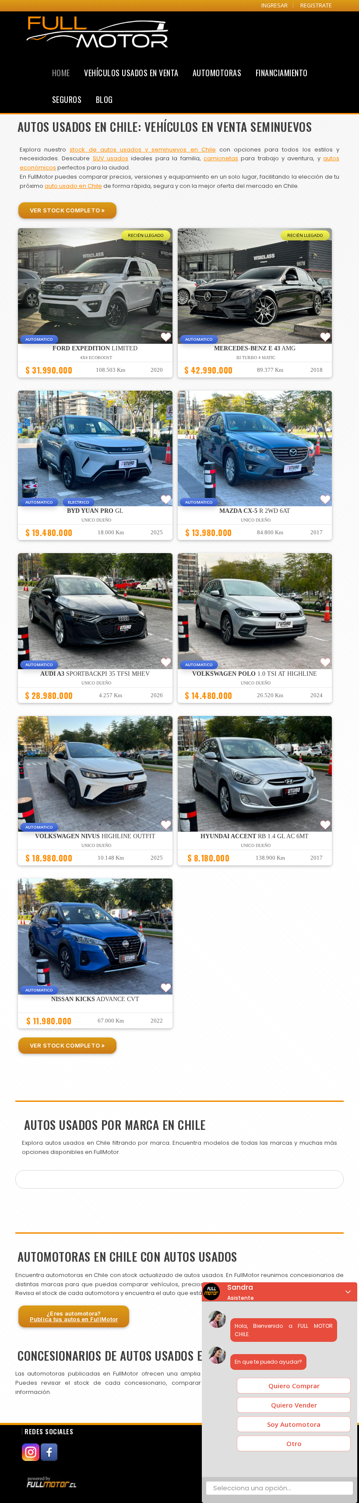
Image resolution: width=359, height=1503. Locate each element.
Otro (294, 1443)
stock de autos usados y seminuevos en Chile (142, 149)
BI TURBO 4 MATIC (255, 357)
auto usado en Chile (73, 186)
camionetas (221, 158)
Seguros (67, 99)
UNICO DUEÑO (96, 520)
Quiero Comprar (294, 1385)
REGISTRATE (316, 5)
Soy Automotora (293, 1424)
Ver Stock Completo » (67, 210)
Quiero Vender (294, 1405)
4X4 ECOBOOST (96, 357)
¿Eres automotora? (74, 1316)
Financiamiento (282, 72)
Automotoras (217, 72)
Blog (104, 99)
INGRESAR (274, 5)
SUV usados (110, 158)
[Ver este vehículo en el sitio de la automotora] (52, 1482)
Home (61, 72)
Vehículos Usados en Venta (131, 72)
